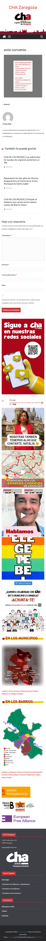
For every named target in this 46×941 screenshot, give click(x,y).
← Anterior (6, 104)
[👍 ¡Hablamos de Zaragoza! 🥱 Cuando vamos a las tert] (23, 515)
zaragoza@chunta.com (9, 847)
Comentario (7, 235)
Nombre (5, 265)
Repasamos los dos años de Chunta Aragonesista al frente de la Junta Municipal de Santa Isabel (21, 181)
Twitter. (4, 911)
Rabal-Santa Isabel (33, 775)
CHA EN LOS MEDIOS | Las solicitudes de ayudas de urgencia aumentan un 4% (22, 160)
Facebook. (5, 916)
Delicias (4, 772)
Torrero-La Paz (22, 772)
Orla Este (23, 775)
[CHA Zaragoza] (4, 36)
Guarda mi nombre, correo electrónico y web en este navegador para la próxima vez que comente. (21, 301)
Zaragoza (20, 694)
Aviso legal (5, 880)
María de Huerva (27, 691)
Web (3, 285)
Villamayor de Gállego (9, 694)
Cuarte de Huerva (14, 691)
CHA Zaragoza (23, 7)
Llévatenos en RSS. (8, 906)
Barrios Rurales (7, 777)
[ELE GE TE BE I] (23, 558)
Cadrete (4, 691)
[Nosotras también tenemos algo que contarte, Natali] (23, 429)
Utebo (35, 691)
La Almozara (12, 772)
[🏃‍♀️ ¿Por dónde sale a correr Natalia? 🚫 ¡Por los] (23, 472)
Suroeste (5, 775)
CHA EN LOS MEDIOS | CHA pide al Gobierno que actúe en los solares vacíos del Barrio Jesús (20, 202)
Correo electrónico (9, 275)
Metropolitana (14, 775)
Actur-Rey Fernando (35, 772)
